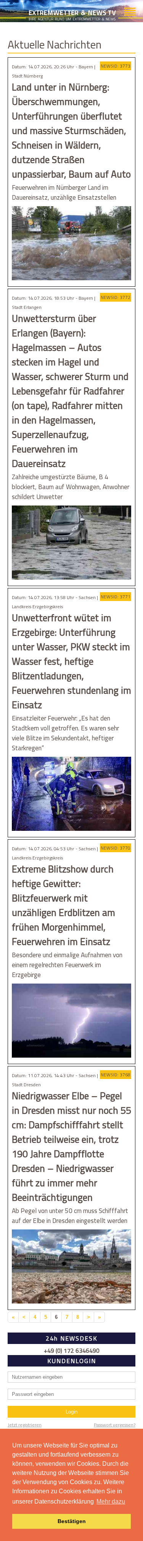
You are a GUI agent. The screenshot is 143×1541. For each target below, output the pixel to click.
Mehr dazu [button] (110, 1501)
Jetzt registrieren (25, 1424)
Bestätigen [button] (72, 1521)
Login (71, 1412)
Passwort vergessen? (114, 1424)
